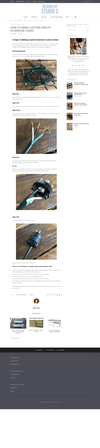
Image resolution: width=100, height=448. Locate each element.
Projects (34, 17)
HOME (11, 1)
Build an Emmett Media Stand (36, 331)
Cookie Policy (13, 377)
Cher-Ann (13, 33)
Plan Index (12, 391)
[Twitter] (3, 47)
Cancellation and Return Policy (16, 371)
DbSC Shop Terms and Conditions (17, 384)
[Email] (3, 54)
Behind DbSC (20, 1)
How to (25, 20)
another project (51, 97)
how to (32, 294)
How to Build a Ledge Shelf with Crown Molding (18, 332)
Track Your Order (39, 1)
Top (50, 406)
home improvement (21, 294)
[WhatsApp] (3, 64)
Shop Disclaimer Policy (14, 364)
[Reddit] (3, 61)
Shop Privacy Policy (14, 360)
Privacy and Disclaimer (15, 357)
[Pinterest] (3, 50)
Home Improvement (57, 17)
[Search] (71, 17)
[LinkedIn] (3, 57)
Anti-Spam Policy (13, 387)
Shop (28, 1)
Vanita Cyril (59, 402)
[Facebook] (3, 43)
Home (11, 20)
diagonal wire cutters (20, 56)
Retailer (44, 17)
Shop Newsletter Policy (15, 374)
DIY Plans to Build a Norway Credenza (55, 331)
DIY (12, 294)
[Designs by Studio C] (50, 9)
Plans (25, 17)
